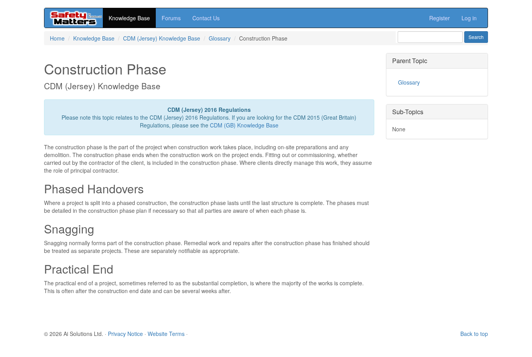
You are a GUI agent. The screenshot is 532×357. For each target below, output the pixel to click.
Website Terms (166, 334)
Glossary (220, 38)
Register (439, 18)
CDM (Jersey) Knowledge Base (161, 38)
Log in (469, 18)
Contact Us (206, 18)
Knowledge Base (129, 18)
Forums (171, 18)
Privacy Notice (125, 334)
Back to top (474, 334)
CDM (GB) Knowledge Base (244, 125)
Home (57, 38)
